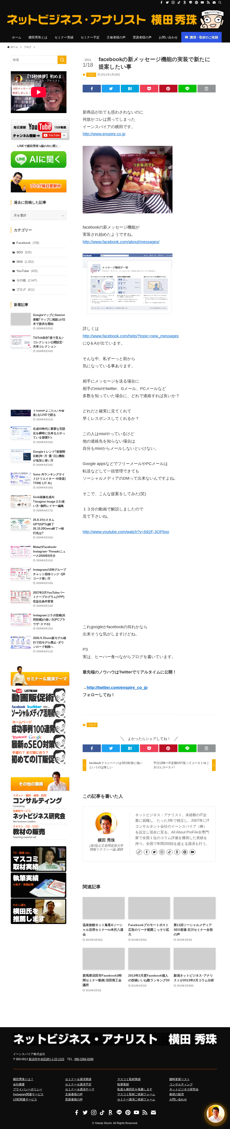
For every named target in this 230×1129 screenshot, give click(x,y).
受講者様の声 (74, 1099)
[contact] (214, 2)
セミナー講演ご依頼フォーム (136, 1099)
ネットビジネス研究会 (184, 1089)
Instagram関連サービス (28, 1094)
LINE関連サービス (25, 1099)
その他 (26, 280)
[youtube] (202, 2)
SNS (25, 261)
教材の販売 (176, 1094)
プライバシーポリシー (27, 1089)
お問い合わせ (178, 1099)
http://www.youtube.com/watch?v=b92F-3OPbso (126, 532)
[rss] (208, 2)
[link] (139, 852)
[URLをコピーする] (206, 88)
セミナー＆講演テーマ (79, 1089)
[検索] (220, 2)
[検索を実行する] (62, 60)
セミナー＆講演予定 (78, 1084)
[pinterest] (196, 2)
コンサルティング (181, 1084)
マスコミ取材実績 (129, 1079)
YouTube (27, 271)
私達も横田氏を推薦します (134, 1089)
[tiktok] (179, 2)
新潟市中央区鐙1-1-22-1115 (46, 1059)
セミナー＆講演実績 (78, 1079)
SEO (23, 252)
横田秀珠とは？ (23, 1079)
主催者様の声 (74, 1094)
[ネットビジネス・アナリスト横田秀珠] (115, 19)
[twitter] (167, 2)
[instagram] (173, 2)
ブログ (91, 74)
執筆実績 (123, 1084)
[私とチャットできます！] (216, 1113)
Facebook (27, 243)
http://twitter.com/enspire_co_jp (117, 687)
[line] (191, 2)
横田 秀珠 (106, 840)
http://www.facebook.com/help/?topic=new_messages (131, 336)
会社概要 (19, 1084)
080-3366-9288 (83, 1059)
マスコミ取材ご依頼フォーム (136, 1094)
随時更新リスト (179, 1079)
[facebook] (161, 2)
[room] (185, 2)
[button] (92, 88)
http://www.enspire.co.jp (104, 134)
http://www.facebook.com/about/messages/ (121, 242)
